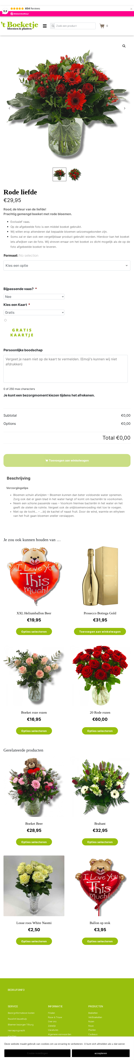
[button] (124, 46)
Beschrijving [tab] (18, 478)
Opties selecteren (34, 631)
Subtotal (10, 415)
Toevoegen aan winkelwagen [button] (100, 631)
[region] (67, 1048)
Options (9, 423)
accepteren (101, 1053)
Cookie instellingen (37, 1053)
